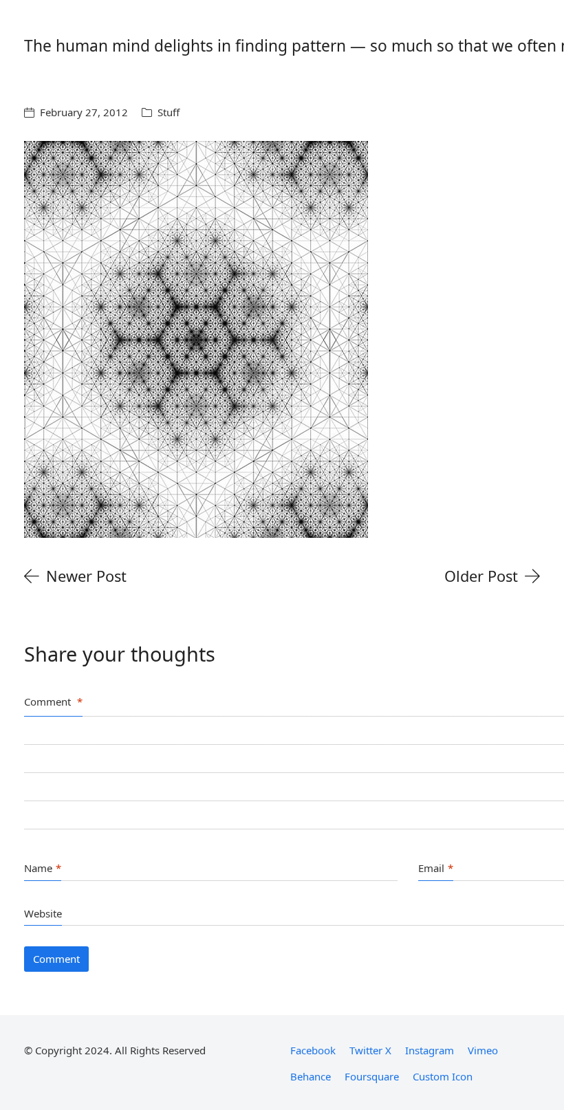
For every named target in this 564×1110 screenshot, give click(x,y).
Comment (53, 701)
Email (435, 868)
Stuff (169, 112)
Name (42, 868)
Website (43, 913)
